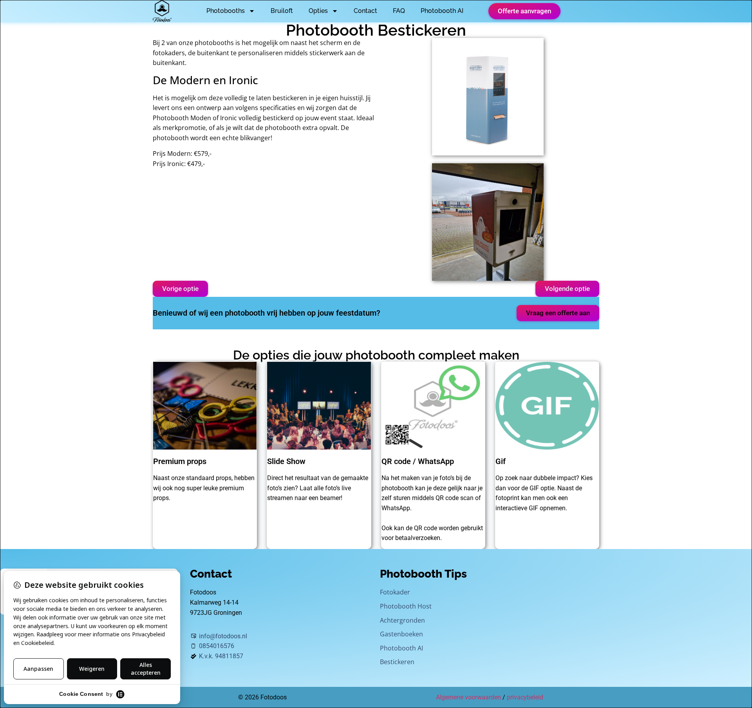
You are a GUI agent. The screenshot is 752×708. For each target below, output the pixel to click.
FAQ (399, 10)
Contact (365, 10)
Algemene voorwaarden (468, 697)
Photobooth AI (442, 10)
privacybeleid (525, 697)
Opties (318, 10)
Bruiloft (282, 10)
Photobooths (225, 10)
